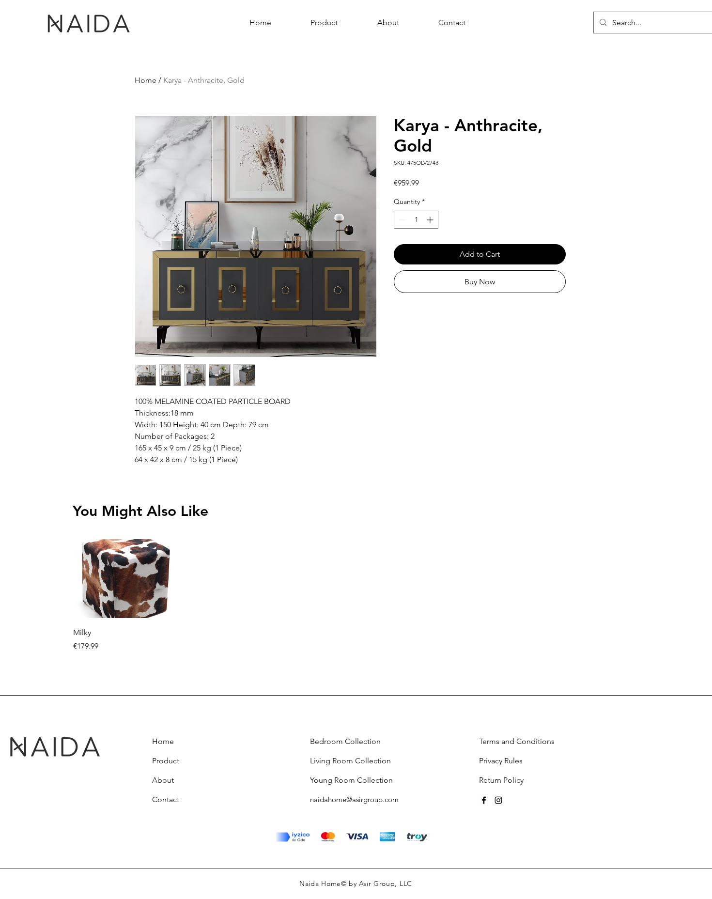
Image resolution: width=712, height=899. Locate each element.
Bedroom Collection (345, 741)
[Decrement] (401, 219)
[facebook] (484, 800)
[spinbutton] (416, 219)
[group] (356, 595)
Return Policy (501, 780)
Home (145, 80)
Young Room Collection (351, 780)
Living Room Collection (350, 760)
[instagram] (498, 800)
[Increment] (431, 219)
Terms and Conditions (517, 741)
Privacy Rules (501, 760)
